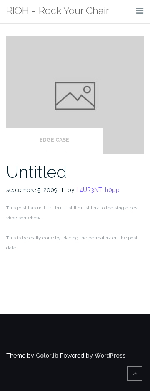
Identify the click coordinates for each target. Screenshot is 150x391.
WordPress (110, 355)
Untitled (36, 172)
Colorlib (47, 355)
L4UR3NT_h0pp (98, 190)
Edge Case (54, 140)
